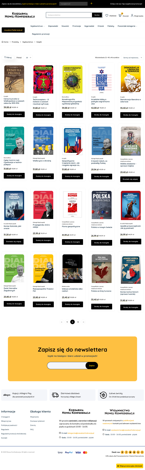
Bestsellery (65, 97)
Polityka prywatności (9, 425)
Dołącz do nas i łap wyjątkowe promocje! (126, 4)
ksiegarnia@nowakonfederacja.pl (81, 433)
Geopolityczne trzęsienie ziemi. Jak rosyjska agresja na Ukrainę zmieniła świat (72, 164)
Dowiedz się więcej (130, 179)
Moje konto (34, 417)
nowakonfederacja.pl (13, 30)
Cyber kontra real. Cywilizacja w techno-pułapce (13, 162)
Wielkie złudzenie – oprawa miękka (128, 165)
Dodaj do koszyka (14, 114)
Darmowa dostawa (70, 393)
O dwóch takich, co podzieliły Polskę (99, 162)
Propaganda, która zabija (41, 226)
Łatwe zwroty (115, 393)
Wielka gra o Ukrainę (42, 161)
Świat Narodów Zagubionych (10, 289)
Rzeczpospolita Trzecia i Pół (43, 290)
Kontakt (4, 438)
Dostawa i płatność (37, 421)
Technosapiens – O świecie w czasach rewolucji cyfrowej (41, 101)
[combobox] (28, 57)
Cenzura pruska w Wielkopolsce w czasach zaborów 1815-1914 (14, 101)
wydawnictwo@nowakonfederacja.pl (126, 430)
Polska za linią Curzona (101, 291)
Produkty (15, 42)
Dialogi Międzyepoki (39, 158)
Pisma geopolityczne (71, 226)
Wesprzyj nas (6, 421)
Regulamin (5, 429)
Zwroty (33, 425)
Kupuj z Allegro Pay (21, 393)
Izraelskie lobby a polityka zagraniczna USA (100, 101)
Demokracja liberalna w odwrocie (130, 100)
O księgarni (5, 417)
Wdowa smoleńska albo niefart (72, 290)
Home (6, 42)
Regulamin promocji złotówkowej (13, 434)
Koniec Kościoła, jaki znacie (12, 227)
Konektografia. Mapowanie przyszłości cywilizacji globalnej (72, 101)
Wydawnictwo (27, 42)
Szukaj (96, 15)
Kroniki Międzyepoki (10, 223)
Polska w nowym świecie (101, 227)
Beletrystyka (66, 286)
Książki (6, 96)
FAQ (32, 429)
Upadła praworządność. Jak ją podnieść (130, 227)
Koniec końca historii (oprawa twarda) (129, 293)
